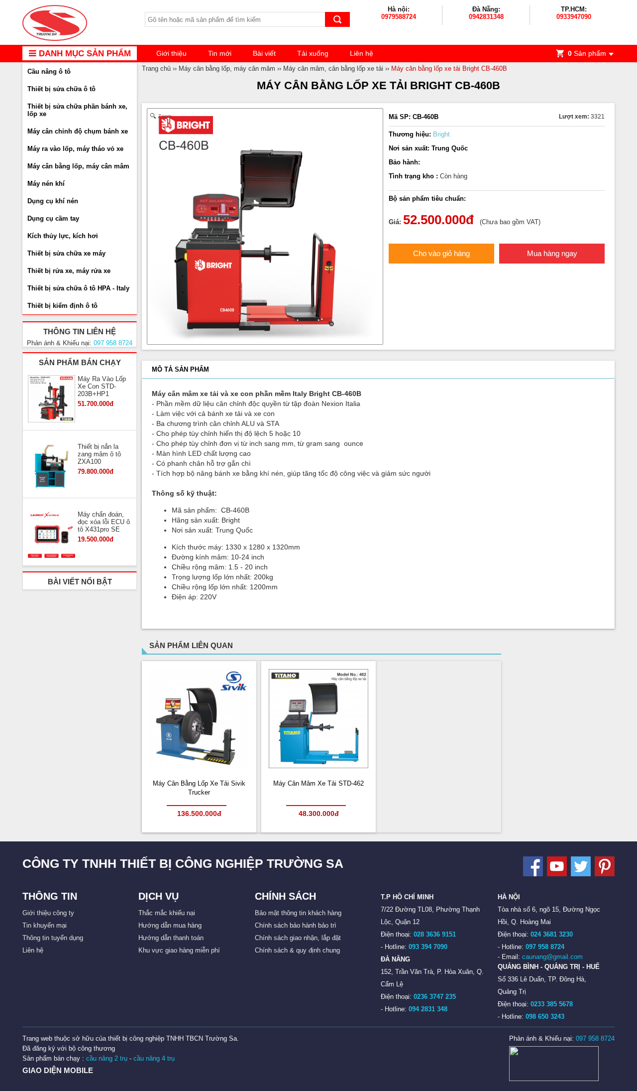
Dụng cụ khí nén (52, 201)
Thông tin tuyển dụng (52, 938)
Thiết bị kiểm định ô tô (62, 305)
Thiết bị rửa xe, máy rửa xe (68, 270)
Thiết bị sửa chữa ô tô (61, 89)
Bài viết (264, 53)
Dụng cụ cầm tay (53, 218)
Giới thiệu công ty (48, 913)
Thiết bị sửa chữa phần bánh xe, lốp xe (77, 110)
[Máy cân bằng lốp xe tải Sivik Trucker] (199, 766)
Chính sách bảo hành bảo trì (295, 925)
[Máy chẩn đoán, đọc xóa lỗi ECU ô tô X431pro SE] (51, 535)
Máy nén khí (46, 183)
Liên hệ (361, 53)
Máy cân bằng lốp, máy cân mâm (78, 166)
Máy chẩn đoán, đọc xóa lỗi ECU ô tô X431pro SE (104, 522)
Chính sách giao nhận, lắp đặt (298, 938)
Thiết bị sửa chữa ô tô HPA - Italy (78, 288)
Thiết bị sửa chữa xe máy (66, 253)
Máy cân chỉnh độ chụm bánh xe (77, 131)
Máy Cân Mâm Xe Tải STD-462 (318, 783)
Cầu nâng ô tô (49, 71)
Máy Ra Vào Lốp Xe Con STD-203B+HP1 (102, 386)
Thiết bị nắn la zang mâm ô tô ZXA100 (99, 454)
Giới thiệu (171, 53)
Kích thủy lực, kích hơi (62, 236)
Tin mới (219, 53)
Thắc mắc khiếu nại (166, 913)
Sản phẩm (587, 53)
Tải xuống (312, 53)
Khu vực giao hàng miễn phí (179, 950)
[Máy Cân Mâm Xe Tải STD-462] (318, 766)
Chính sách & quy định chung (297, 950)
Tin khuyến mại (44, 925)
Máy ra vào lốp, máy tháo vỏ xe (75, 148)
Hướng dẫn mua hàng (170, 925)
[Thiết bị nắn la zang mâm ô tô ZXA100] (51, 467)
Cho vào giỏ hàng (441, 253)
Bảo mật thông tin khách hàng (298, 913)
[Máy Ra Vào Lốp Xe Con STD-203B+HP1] (51, 399)
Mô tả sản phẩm (180, 369)
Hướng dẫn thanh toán (171, 938)
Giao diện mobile (57, 1070)
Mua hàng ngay (552, 253)
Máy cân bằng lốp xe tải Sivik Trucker (199, 788)
